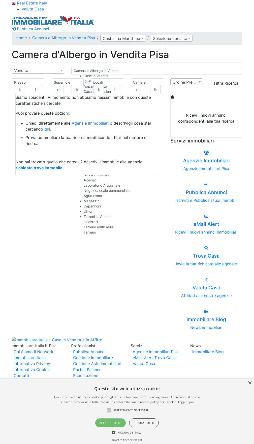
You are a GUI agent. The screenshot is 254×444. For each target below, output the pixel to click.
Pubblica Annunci (32, 28)
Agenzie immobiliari (90, 123)
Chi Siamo (23, 351)
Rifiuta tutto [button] (144, 423)
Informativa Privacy (32, 363)
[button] (109, 410)
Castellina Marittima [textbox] (121, 38)
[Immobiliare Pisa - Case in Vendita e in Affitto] (53, 20)
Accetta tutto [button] (110, 423)
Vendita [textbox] (21, 70)
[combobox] (122, 38)
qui (47, 129)
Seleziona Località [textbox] (170, 38)
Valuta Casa (144, 363)
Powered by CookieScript (127, 440)
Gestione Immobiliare (93, 357)
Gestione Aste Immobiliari (97, 363)
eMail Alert (143, 357)
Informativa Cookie (32, 369)
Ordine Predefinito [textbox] (187, 82)
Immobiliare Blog (208, 351)
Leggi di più (186, 402)
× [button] (250, 383)
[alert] (127, 411)
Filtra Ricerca (226, 83)
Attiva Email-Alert (206, 132)
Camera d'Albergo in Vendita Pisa (63, 37)
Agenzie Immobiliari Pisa (156, 351)
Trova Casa (165, 357)
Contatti (21, 375)
